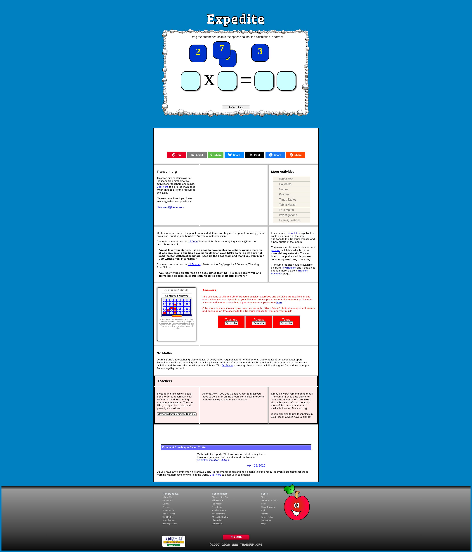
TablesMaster (287, 204)
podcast (275, 250)
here (279, 302)
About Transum (268, 507)
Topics (264, 510)
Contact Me (266, 520)
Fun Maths (217, 504)
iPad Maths (286, 209)
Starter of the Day (220, 497)
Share (218, 154)
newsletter (294, 233)
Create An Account (269, 501)
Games (283, 189)
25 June (193, 241)
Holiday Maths (218, 514)
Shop (263, 524)
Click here (162, 186)
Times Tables (287, 199)
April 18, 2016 (256, 465)
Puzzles (284, 194)
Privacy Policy (267, 517)
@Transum (289, 267)
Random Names (219, 510)
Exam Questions (290, 220)
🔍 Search (236, 537)
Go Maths (285, 184)
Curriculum (217, 524)
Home (263, 504)
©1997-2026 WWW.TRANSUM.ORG (236, 545)
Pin (179, 154)
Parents (264, 514)
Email (199, 154)
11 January (194, 264)
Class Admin (217, 520)
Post (257, 154)
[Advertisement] (236, 6)
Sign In (264, 497)
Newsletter (217, 507)
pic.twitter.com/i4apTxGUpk (213, 459)
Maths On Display (220, 517)
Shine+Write (217, 501)
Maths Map (286, 179)
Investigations (288, 215)
